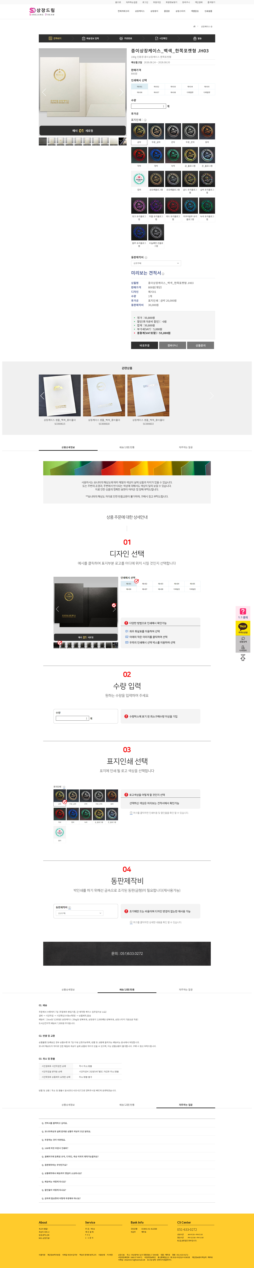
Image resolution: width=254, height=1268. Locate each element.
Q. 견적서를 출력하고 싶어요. (55, 1123)
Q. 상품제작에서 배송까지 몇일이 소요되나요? (62, 1173)
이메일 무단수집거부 (69, 1254)
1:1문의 (89, 1237)
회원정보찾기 (171, 2)
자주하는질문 (131, 2)
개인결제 (199, 2)
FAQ (88, 1235)
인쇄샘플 (208, 11)
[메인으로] (194, 26)
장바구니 (186, 2)
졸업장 (167, 11)
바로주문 (145, 345)
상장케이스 (140, 11)
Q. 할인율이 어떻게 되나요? (54, 1189)
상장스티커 (180, 11)
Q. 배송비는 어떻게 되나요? (54, 1181)
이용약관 (42, 1254)
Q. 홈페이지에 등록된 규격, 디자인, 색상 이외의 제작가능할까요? (70, 1156)
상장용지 (154, 11)
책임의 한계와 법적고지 (87, 1254)
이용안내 (101, 1254)
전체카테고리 (123, 11)
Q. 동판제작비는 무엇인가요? (54, 1164)
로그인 (145, 2)
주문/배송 (90, 1228)
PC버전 (110, 1254)
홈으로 (118, 2)
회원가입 (157, 2)
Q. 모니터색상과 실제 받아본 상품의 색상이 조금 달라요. (66, 1131)
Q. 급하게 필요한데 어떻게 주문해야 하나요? (61, 1198)
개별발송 (195, 11)
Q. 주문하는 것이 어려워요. (54, 1139)
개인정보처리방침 (53, 1254)
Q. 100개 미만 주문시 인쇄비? (55, 1148)
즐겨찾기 (211, 2)
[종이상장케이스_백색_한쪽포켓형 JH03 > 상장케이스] (46, 12)
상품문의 (201, 345)
